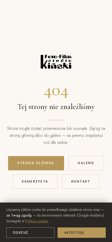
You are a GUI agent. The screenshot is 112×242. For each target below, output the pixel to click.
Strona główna (35, 163)
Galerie (86, 163)
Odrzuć (21, 232)
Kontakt (80, 181)
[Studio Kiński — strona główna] (55, 66)
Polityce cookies (36, 221)
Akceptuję (74, 232)
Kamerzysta (35, 181)
